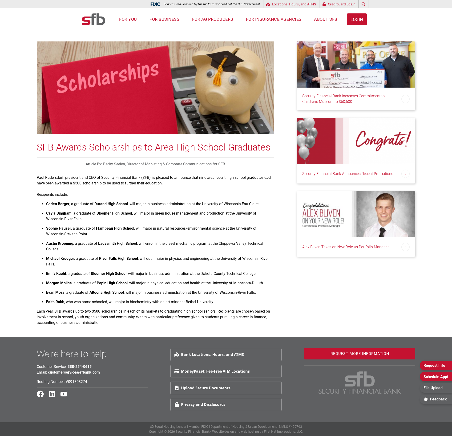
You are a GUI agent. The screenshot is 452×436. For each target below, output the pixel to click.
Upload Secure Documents (205, 388)
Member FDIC (198, 426)
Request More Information (360, 353)
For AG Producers (212, 19)
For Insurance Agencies (274, 19)
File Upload (433, 388)
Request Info (434, 365)
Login (357, 19)
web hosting (250, 431)
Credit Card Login (341, 4)
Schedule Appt (436, 377)
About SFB (325, 19)
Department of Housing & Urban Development (243, 426)
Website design (223, 431)
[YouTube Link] (65, 396)
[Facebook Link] (42, 396)
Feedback (438, 399)
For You (128, 19)
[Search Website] (363, 4)
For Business (164, 19)
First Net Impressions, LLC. (283, 431)
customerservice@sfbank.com (74, 372)
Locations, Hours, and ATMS (294, 4)
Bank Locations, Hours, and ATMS (212, 354)
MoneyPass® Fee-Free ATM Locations (215, 371)
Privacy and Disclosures (203, 404)
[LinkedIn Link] (53, 396)
